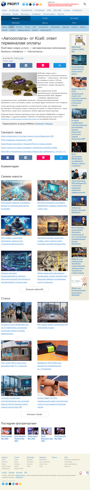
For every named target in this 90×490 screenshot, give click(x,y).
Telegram (48, 123)
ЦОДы (49, 10)
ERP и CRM (57, 10)
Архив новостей (45, 30)
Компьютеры (43, 459)
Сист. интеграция (44, 461)
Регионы (83, 27)
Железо (27, 27)
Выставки (30, 459)
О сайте (4, 472)
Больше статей (34, 414)
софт (9, 466)
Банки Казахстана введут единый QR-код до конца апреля (26, 143)
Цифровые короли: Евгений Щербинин (79, 209)
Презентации (68, 461)
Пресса (45, 23)
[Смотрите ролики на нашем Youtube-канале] (37, 4)
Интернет (19, 27)
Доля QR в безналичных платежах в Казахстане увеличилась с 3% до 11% (33, 151)
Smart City (61, 14)
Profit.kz (21, 58)
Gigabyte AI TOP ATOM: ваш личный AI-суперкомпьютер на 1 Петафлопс (49, 365)
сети (45, 464)
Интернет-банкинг (49, 14)
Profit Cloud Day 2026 (32, 437)
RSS (25, 472)
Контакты (19, 472)
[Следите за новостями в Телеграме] (27, 4)
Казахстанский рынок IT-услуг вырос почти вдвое (78, 70)
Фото (74, 23)
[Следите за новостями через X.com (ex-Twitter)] (30, 4)
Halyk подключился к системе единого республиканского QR (27, 136)
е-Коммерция (36, 14)
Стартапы (67, 10)
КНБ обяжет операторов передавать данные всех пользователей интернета (12, 240)
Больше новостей (34, 289)
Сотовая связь (14, 10)
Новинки (12, 30)
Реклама (11, 472)
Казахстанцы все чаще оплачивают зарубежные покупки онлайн (29, 147)
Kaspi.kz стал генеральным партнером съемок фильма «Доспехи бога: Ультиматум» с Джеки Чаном (78, 266)
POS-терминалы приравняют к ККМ (16, 140)
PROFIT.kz (19, 477)
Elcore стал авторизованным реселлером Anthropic (79, 291)
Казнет (4, 10)
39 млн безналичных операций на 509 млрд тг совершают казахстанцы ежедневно (63, 4)
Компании (16, 23)
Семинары (30, 461)
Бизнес (4, 27)
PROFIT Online (20, 475)
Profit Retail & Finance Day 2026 (19, 438)
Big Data (15, 14)
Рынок (16, 461)
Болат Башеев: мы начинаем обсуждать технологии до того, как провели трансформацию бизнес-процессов (79, 235)
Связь (11, 27)
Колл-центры (25, 14)
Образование (55, 27)
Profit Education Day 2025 (47, 438)
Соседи (4, 30)
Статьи (45, 18)
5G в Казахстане (26, 10)
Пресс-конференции (70, 464)
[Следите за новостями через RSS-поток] (40, 4)
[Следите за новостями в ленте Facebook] (23, 4)
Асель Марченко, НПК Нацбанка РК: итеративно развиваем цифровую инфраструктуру (79, 186)
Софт (34, 27)
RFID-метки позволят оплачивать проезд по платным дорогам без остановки (15, 205)
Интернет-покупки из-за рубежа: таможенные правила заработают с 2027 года (52, 205)
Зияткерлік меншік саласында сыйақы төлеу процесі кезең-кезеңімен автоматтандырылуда (51, 240)
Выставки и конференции (72, 459)
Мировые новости (24, 30)
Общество (65, 27)
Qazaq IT (35, 30)
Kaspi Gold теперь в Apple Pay (78, 49)
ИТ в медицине (40, 10)
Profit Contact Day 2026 (6, 437)
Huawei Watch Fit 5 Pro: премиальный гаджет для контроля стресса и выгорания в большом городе (79, 97)
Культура (74, 27)
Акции (28, 466)
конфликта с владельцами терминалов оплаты (19, 119)
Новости (15, 18)
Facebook (39, 123)
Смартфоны (6, 14)
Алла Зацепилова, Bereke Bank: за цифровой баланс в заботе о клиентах (78, 160)
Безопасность (77, 10)
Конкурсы (30, 464)
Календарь (74, 18)
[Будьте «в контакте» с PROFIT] (33, 4)
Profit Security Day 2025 (60, 437)
